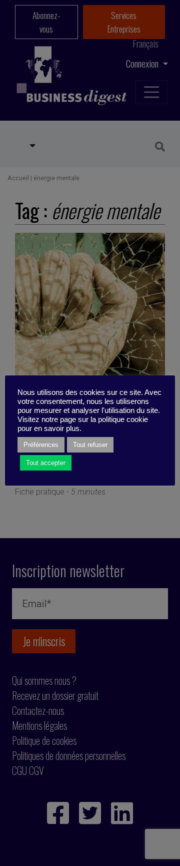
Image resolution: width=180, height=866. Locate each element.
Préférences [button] (41, 445)
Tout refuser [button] (90, 445)
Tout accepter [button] (46, 463)
